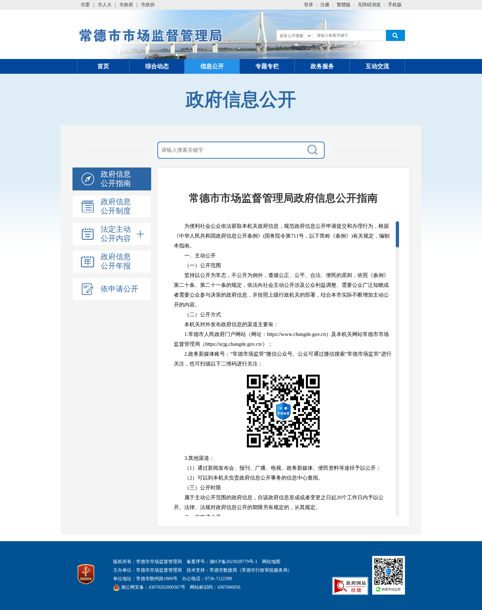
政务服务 (322, 66)
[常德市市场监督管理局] (151, 34)
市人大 (104, 4)
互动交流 (377, 66)
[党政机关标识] (86, 573)
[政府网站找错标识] (350, 585)
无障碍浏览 (369, 4)
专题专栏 (267, 66)
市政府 (126, 4)
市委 (85, 4)
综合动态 (157, 66)
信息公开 (212, 66)
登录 (308, 4)
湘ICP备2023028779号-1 (233, 561)
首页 (103, 66)
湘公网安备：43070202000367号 (152, 587)
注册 (325, 4)
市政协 (148, 4)
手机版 (395, 4)
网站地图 (271, 561)
